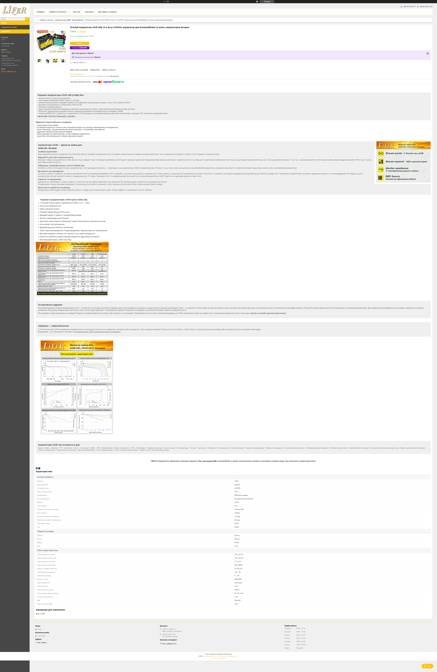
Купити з (75, 48)
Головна (40, 12)
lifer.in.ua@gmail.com (8, 71)
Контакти (89, 12)
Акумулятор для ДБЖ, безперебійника (69, 20)
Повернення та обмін (9, 27)
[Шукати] (27, 19)
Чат (429, 666)
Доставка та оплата (107, 12)
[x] (39, 469)
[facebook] (37, 469)
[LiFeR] (15, 9)
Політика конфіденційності (230, 656)
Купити (79, 43)
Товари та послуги (57, 12)
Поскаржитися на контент (211, 656)
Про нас (76, 12)
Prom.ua (229, 654)
